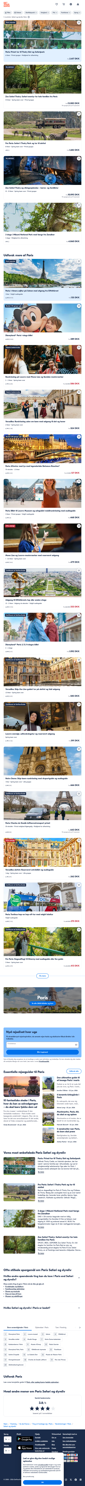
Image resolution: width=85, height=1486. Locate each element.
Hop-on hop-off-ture (13, 1294)
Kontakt (38, 1437)
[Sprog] (71, 4)
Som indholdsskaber (69, 1441)
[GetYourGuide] (7, 4)
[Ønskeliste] (56, 4)
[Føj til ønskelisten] (79, 23)
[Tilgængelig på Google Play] (25, 1439)
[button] (42, 41)
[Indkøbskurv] (63, 4)
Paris (28, 1382)
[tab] (18, 1328)
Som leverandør (68, 1437)
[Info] (29, 17)
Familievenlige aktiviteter (15, 1289)
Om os (54, 1437)
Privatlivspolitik (44, 1061)
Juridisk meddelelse (41, 1441)
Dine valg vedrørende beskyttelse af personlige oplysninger (42, 1452)
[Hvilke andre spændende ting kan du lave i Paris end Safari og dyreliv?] (79, 1277)
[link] (42, 41)
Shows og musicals (12, 1291)
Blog (53, 1445)
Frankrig (13, 1424)
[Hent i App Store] (25, 1448)
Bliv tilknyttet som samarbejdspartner (69, 1446)
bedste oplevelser (52, 1382)
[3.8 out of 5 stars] (42, 1408)
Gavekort (55, 1452)
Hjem (6, 1424)
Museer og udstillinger (14, 1296)
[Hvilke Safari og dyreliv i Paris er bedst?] (79, 1307)
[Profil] (77, 4)
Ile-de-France (24, 1424)
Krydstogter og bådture (14, 1287)
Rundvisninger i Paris (63, 1424)
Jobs (53, 1441)
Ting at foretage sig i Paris (42, 1424)
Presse (54, 1448)
